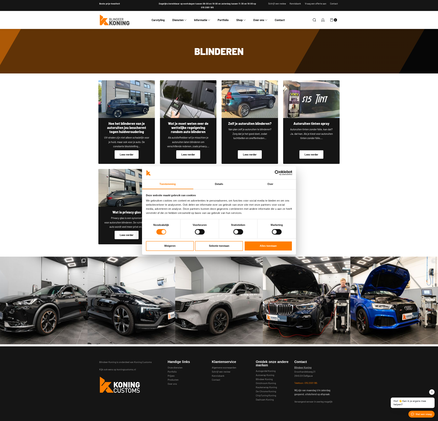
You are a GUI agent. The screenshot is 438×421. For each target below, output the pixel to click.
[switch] (200, 232)
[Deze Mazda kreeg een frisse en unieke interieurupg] (219, 300)
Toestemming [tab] (167, 184)
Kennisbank (218, 375)
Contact (216, 379)
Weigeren (170, 245)
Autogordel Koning (265, 370)
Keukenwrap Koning (266, 387)
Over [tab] (270, 184)
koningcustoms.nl (126, 369)
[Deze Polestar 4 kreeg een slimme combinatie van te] (131, 300)
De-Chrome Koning (266, 391)
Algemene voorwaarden (224, 367)
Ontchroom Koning (266, 383)
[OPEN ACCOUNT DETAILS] (323, 20)
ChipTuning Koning (266, 395)
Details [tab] (219, 184)
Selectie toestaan (219, 245)
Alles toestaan (268, 245)
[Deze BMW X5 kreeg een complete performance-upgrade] (306, 300)
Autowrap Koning (265, 375)
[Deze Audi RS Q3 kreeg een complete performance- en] (394, 300)
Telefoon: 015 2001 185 (305, 382)
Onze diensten (175, 367)
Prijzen (171, 375)
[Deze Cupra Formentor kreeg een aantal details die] (44, 300)
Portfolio (172, 371)
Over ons (172, 383)
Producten (173, 379)
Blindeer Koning (264, 379)
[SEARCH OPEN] (314, 20)
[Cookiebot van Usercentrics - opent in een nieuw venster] (277, 172)
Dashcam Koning (265, 399)
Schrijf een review (221, 371)
